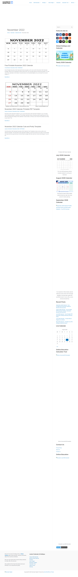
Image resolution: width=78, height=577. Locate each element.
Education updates (33, 562)
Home (30, 2)
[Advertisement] (39, 14)
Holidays (44, 2)
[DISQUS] (57, 41)
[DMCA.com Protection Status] (62, 547)
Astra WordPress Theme (49, 571)
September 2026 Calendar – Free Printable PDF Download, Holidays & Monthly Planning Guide (63, 306)
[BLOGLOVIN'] (66, 38)
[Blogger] (69, 38)
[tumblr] (57, 38)
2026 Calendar (36, 2)
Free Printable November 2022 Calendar (19, 65)
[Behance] (60, 41)
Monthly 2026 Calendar (34, 558)
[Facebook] (57, 34)
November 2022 (14, 67)
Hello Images (51, 2)
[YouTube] (60, 38)
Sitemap (31, 566)
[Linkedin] (60, 34)
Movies (72, 2)
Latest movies (32, 565)
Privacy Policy (59, 447)
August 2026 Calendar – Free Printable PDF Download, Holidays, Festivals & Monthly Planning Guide (64, 311)
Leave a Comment (8, 111)
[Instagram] (69, 34)
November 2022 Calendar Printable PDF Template (22, 109)
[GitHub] (63, 41)
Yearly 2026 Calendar (33, 556)
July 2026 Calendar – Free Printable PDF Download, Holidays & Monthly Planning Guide (64, 315)
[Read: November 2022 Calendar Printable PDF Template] (27, 94)
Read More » (7, 77)
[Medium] (69, 41)
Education (59, 2)
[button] (39, 2)
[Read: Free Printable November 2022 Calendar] (27, 50)
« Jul (57, 346)
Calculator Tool (65, 2)
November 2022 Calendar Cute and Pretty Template (23, 126)
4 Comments (7, 67)
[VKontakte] (63, 38)
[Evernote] (66, 41)
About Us (58, 449)
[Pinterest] (66, 34)
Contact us (58, 451)
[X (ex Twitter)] (63, 34)
